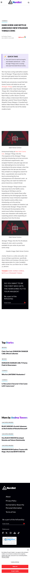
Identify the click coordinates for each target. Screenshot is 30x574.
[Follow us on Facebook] (2, 533)
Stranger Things (15, 273)
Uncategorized (7, 422)
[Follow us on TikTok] (18, 533)
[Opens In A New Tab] (9, 539)
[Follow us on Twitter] (7, 533)
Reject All (15, 566)
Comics (4, 21)
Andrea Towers (7, 36)
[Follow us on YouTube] (15, 533)
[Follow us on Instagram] (11, 533)
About (8, 496)
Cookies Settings (15, 562)
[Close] (28, 550)
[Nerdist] (15, 2)
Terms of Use (11, 512)
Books (4, 347)
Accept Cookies (15, 571)
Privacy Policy (11, 501)
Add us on (21, 37)
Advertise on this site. (9, 543)
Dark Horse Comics (16, 271)
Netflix (5, 273)
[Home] (9, 489)
